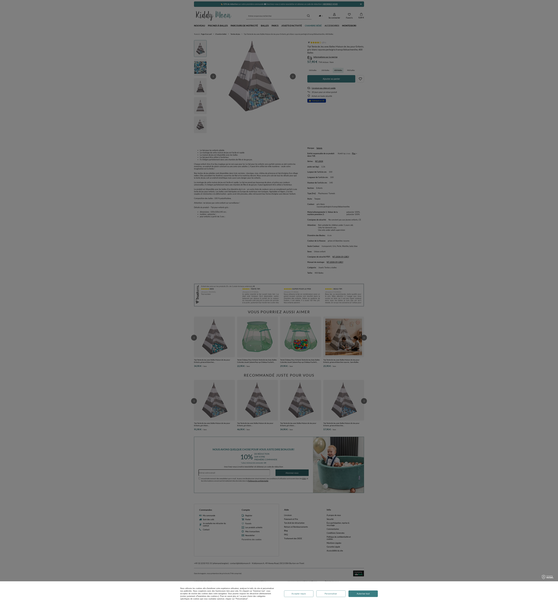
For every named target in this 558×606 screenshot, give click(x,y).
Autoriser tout (363, 593)
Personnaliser (331, 593)
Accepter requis (298, 593)
